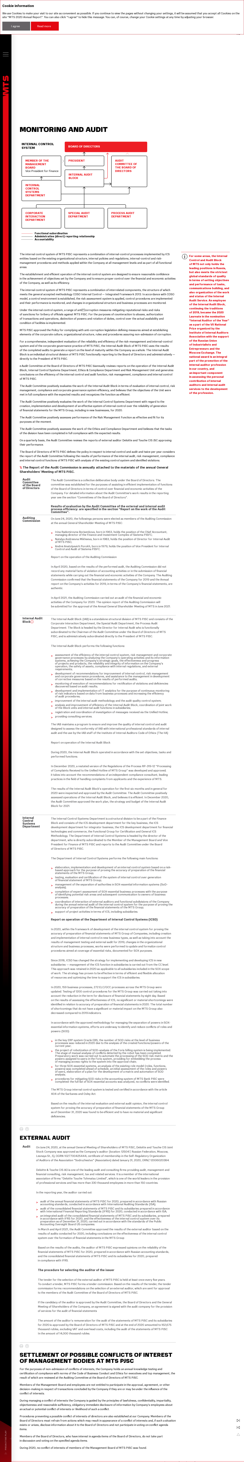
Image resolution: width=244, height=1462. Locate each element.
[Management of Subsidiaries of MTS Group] (238, 1427)
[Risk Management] (238, 1420)
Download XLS (21, 1129)
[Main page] (6, 86)
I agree (15, 26)
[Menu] (6, 54)
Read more (44, 26)
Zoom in (27, 1129)
